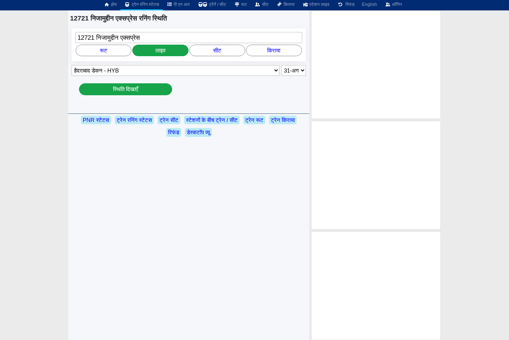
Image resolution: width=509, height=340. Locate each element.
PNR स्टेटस (96, 120)
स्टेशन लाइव (318, 4)
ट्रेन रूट (254, 120)
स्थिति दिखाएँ (125, 89)
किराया (288, 4)
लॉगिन (396, 4)
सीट (265, 4)
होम (113, 4)
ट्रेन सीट (168, 120)
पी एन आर (181, 4)
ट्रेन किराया (283, 120)
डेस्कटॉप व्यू (198, 132)
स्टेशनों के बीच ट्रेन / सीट (212, 120)
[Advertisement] (376, 65)
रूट (243, 4)
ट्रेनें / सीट (217, 4)
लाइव (160, 50)
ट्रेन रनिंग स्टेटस (144, 4)
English (369, 4)
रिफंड (348, 4)
